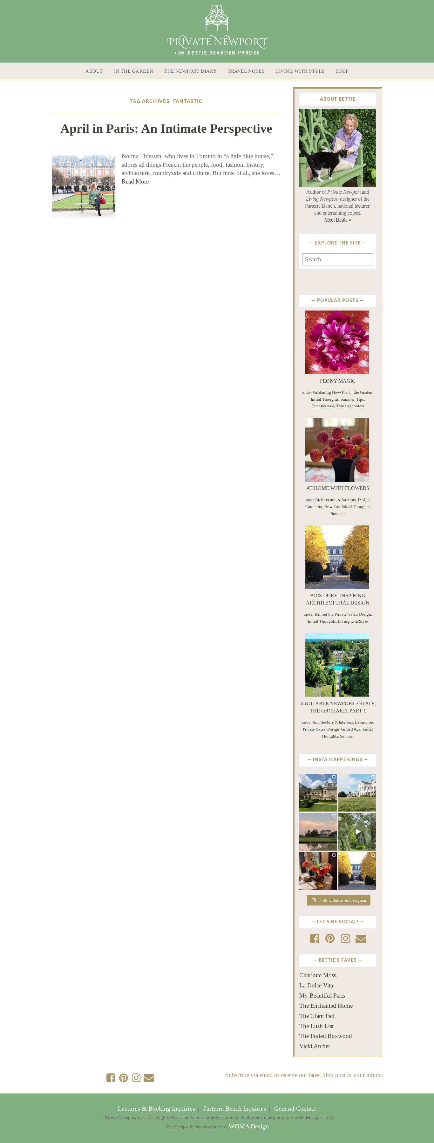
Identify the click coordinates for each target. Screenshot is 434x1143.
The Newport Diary (190, 71)
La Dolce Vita (316, 985)
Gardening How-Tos (330, 392)
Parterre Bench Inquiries (234, 1108)
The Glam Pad (317, 1016)
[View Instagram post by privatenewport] (333, 808)
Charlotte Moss (317, 975)
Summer (347, 399)
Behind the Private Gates (336, 614)
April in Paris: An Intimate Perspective (166, 128)
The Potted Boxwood (325, 1036)
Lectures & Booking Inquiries (157, 1108)
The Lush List (316, 1026)
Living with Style (300, 71)
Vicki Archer (314, 1046)
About (94, 71)
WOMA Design (249, 1126)
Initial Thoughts (325, 399)
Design (364, 499)
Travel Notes (246, 71)
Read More (135, 181)
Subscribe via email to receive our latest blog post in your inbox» (304, 1075)
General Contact (294, 1108)
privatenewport (318, 780)
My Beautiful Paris (322, 995)
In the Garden (133, 71)
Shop (342, 71)
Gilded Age (351, 729)
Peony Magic (338, 381)
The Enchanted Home (326, 1005)
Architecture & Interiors (335, 499)
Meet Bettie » (337, 220)
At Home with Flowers (337, 488)
